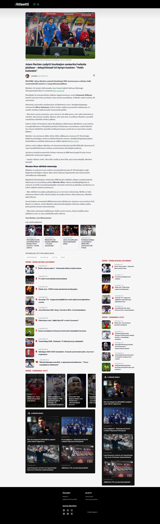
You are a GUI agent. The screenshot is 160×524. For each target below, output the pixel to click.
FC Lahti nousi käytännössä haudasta (53, 279)
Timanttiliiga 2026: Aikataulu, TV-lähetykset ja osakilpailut (60, 341)
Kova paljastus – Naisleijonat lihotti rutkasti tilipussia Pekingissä (74, 440)
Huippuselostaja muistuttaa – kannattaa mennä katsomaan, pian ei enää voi (124, 367)
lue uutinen (58, 90)
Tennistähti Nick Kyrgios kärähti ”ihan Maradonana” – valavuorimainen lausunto (124, 346)
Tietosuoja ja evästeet (91, 499)
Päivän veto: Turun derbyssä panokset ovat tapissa (122, 324)
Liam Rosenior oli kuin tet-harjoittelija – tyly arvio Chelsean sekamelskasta (42, 469)
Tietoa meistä (89, 496)
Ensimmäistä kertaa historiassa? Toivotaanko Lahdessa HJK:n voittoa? (124, 357)
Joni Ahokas (34, 76)
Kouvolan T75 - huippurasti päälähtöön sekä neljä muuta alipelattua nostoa (64, 300)
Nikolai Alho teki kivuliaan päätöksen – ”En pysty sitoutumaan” (51, 243)
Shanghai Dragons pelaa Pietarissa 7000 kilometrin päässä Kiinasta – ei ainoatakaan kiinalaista (124, 336)
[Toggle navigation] (34, 4)
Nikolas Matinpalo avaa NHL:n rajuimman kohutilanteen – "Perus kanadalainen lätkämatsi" (64, 363)
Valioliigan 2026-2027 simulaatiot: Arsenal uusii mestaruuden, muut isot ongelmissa (66, 353)
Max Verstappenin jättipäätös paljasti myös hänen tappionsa (41, 440)
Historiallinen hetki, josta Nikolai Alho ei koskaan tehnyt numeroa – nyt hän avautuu (33, 244)
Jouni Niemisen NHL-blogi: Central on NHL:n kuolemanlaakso (62, 310)
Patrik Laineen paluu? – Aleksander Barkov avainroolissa (59, 268)
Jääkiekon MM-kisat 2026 (70, 499)
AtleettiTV (65, 496)
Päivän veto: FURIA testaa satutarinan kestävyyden (57, 289)
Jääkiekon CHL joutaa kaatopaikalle (74, 468)
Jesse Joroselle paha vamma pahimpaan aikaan (70, 242)
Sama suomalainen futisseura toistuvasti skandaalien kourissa (62, 331)
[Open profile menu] (38, 4)
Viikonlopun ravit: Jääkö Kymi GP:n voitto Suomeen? (58, 320)
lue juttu (74, 141)
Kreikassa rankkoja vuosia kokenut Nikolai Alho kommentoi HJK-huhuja (87, 244)
